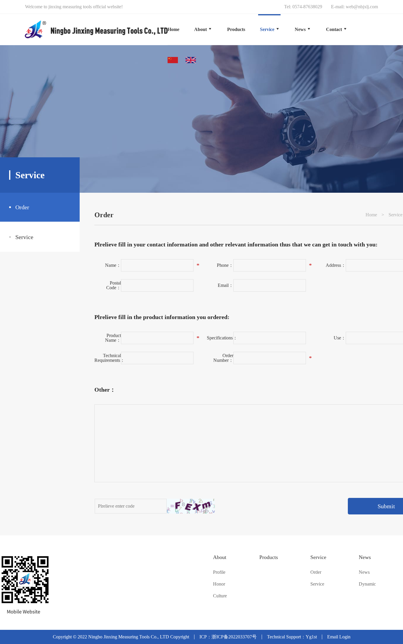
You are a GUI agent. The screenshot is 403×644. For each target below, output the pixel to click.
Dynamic (367, 584)
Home (173, 29)
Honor (219, 584)
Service (24, 237)
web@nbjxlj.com (362, 6)
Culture (220, 596)
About (219, 557)
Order (22, 207)
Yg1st (311, 636)
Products (268, 557)
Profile (219, 572)
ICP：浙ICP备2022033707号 (228, 636)
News (365, 557)
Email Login (338, 636)
